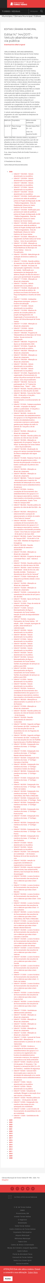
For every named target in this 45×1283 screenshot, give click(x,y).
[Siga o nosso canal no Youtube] (22, 1189)
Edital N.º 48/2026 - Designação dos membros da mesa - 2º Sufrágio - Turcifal (26, 773)
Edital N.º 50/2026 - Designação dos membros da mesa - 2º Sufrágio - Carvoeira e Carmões (26, 760)
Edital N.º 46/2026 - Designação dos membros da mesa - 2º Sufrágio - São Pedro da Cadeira (27, 787)
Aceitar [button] (8, 1279)
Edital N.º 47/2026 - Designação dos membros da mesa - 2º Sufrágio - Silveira (26, 780)
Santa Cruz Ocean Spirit (23, 1260)
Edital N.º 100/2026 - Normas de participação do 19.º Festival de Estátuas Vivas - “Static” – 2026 (25, 384)
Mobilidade (22, 1223)
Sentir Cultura (22, 1251)
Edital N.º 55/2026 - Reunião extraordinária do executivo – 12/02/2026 (24, 719)
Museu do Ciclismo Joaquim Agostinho (22, 1248)
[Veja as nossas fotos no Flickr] (32, 1189)
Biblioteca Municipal (22, 1238)
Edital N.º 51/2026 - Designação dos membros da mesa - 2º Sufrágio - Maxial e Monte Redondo (26, 753)
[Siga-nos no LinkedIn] (27, 1189)
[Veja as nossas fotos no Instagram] (17, 1189)
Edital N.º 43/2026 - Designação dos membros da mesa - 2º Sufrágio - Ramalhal (26, 805)
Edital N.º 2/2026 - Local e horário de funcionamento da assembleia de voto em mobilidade (27, 1111)
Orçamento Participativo (22, 1232)
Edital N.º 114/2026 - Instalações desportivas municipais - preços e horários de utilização (25, 301)
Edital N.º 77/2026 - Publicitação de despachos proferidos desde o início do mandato (27, 579)
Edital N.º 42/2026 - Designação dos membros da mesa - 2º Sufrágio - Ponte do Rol (26, 811)
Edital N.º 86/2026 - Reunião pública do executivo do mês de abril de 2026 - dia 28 (27, 507)
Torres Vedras (11, 11)
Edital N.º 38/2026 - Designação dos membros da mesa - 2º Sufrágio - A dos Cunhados (26, 838)
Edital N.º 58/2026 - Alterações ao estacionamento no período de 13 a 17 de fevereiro (27, 702)
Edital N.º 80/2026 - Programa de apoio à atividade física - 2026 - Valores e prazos (27, 558)
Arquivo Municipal (22, 1235)
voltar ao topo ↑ (34, 1276)
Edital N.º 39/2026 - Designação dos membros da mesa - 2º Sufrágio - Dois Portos (27, 831)
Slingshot (5, 1180)
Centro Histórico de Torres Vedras (22, 1229)
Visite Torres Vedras (22, 1226)
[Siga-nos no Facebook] (12, 1189)
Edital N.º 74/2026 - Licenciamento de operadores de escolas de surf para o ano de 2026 (27, 594)
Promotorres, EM (22, 1213)
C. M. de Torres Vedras (22, 1207)
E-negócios (22, 1220)
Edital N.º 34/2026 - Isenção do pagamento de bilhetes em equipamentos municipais (24, 863)
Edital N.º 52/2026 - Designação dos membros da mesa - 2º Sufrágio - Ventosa (26, 746)
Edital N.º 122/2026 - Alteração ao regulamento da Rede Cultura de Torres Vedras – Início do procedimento (27, 239)
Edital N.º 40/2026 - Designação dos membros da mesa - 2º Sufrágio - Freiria (26, 825)
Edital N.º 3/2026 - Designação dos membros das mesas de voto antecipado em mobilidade (26, 1104)
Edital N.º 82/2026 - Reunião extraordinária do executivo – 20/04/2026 (24, 547)
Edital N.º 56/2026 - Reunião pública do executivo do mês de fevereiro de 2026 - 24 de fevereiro (27, 713)
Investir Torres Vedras (22, 1216)
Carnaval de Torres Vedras (22, 1257)
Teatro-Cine (22, 1242)
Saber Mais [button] (33, 1272)
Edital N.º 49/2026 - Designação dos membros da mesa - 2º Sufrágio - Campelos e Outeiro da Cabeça (26, 766)
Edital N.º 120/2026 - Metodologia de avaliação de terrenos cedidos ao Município (26, 257)
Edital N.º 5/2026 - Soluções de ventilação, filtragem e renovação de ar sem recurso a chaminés (27, 1093)
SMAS (22, 1210)
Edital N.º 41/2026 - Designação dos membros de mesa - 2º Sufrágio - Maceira (26, 818)
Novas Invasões (22, 1263)
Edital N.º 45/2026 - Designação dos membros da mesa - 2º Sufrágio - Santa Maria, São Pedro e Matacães (26, 793)
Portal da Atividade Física (22, 1254)
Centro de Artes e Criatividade (22, 1245)
